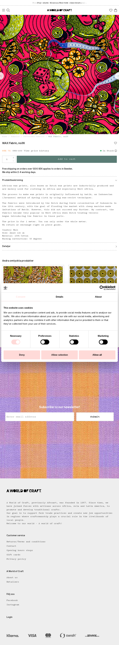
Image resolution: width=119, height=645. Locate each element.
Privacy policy (16, 559)
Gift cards (13, 555)
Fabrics (15, 137)
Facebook (12, 600)
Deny (22, 354)
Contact (11, 546)
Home (4, 137)
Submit (95, 416)
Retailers (13, 582)
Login (9, 617)
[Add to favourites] (115, 143)
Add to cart (67, 159)
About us (12, 577)
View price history (36, 151)
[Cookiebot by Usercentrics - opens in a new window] (101, 287)
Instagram (13, 605)
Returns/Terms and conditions (26, 542)
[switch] (44, 341)
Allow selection (59, 354)
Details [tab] (59, 296)
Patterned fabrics (33, 137)
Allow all (97, 354)
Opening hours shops (20, 550)
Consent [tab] (20, 296)
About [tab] (98, 296)
